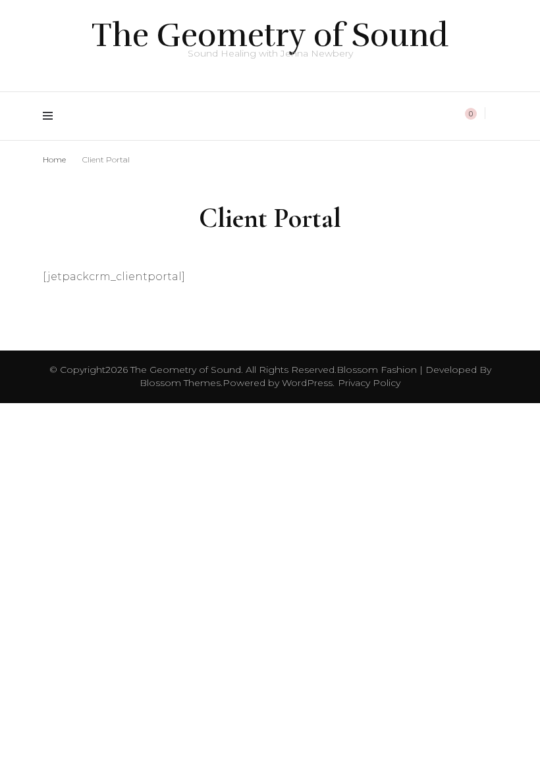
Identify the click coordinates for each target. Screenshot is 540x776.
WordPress (307, 383)
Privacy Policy (369, 383)
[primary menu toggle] (51, 116)
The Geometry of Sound (270, 35)
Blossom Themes (180, 383)
